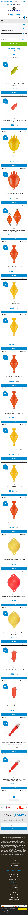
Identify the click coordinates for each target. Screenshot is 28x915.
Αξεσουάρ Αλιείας (14, 887)
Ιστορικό (14, 867)
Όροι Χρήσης (14, 860)
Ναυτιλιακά (9, 39)
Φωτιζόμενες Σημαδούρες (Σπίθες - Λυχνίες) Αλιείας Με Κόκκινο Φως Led (14, 743)
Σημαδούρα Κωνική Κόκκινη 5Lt (14, 267)
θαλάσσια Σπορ (14, 897)
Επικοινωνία (19, 4)
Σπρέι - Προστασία (14, 899)
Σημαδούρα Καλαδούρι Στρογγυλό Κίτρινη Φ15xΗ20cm (14, 560)
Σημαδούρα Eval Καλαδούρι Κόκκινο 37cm (14, 706)
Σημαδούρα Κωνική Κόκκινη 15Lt (14, 413)
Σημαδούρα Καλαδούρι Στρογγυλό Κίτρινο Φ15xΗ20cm (14, 633)
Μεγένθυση (23, 95)
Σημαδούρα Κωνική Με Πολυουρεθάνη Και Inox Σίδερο (14, 230)
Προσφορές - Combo (14, 895)
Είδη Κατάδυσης (14, 889)
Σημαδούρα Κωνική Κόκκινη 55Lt (14, 523)
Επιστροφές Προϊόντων (14, 879)
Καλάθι (14, 92)
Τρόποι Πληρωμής (14, 874)
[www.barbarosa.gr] (14, 11)
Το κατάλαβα (22, 908)
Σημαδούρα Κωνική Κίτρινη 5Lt (14, 303)
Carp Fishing (14, 901)
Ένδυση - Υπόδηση (14, 894)
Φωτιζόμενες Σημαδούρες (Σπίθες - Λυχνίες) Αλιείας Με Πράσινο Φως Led (14, 779)
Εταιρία (13, 4)
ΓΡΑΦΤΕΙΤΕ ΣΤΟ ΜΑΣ (14, 816)
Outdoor (14, 892)
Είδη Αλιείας (14, 885)
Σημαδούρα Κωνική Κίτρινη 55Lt (14, 486)
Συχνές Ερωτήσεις (14, 863)
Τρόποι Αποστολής (14, 876)
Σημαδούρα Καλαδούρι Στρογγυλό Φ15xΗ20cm (14, 596)
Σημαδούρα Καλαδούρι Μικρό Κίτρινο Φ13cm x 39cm (14, 84)
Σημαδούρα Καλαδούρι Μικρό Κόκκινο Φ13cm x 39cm (14, 121)
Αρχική (9, 4)
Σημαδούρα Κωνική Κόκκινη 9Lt (14, 376)
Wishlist (4, 95)
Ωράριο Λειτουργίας (14, 865)
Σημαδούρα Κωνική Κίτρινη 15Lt (14, 450)
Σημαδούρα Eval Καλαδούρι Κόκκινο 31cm (14, 669)
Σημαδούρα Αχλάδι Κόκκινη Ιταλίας (14, 193)
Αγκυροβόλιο (14, 39)
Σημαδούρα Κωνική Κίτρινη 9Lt (14, 340)
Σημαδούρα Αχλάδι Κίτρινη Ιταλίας (14, 157)
